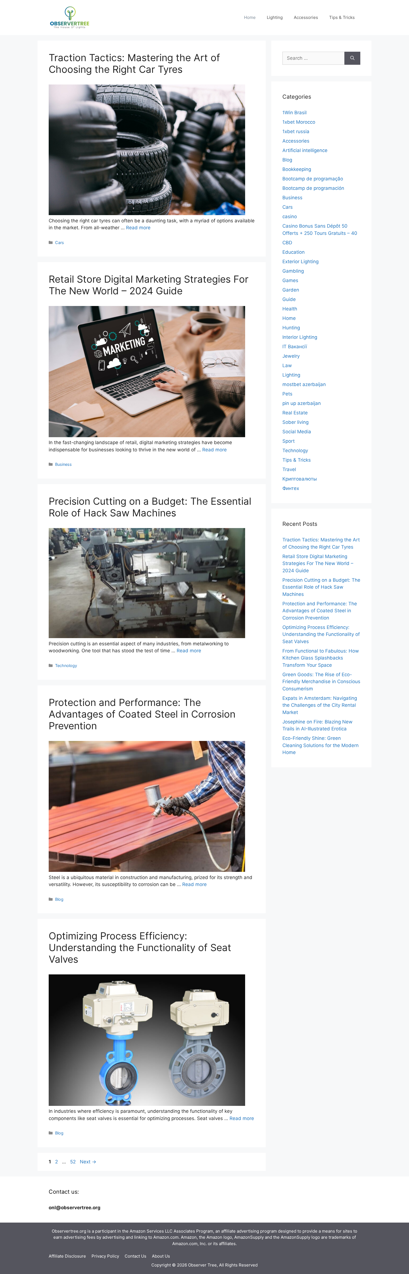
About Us (161, 1256)
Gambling (293, 271)
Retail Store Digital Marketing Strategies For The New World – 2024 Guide (148, 285)
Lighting (275, 17)
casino (289, 216)
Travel (289, 469)
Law (287, 365)
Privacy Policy (105, 1256)
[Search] (352, 58)
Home (250, 17)
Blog (59, 899)
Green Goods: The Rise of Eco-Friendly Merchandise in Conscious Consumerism (321, 681)
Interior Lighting (299, 337)
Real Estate (295, 412)
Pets (287, 394)
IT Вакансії (294, 346)
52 (73, 1161)
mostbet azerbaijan (304, 384)
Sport (288, 441)
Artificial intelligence (304, 150)
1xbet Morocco (298, 122)
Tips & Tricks (342, 17)
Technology (66, 665)
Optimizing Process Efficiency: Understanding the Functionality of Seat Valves (140, 947)
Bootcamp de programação (312, 178)
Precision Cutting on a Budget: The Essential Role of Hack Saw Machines (150, 507)
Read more (138, 227)
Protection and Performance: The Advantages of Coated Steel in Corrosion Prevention (142, 713)
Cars (59, 242)
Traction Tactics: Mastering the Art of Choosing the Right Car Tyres (134, 63)
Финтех (290, 488)
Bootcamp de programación (313, 188)
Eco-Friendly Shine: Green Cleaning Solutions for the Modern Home (320, 745)
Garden (290, 290)
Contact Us (135, 1256)
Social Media (296, 431)
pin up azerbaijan (301, 403)
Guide (289, 299)
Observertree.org (69, 1231)
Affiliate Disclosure (67, 1256)
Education (293, 252)
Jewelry (291, 356)
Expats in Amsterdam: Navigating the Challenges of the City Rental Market (319, 705)
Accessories (306, 17)
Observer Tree (202, 1265)
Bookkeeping (296, 169)
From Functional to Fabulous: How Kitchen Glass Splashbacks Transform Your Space (320, 658)
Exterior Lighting (300, 261)
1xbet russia (295, 131)
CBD (287, 242)
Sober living (295, 422)
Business (63, 464)
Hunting (291, 327)
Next (88, 1161)
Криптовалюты (299, 479)
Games (290, 280)
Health (289, 309)
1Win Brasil (294, 112)
